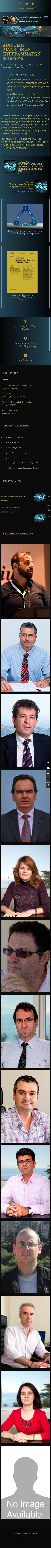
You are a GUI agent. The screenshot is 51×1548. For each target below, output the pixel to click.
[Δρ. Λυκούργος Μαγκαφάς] (25, 655)
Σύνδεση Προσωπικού (26, 8)
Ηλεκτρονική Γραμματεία (14, 438)
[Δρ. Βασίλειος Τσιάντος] (25, 806)
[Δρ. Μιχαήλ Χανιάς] (25, 956)
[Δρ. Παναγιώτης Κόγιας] (25, 1332)
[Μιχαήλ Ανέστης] (25, 1482)
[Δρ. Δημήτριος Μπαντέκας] (25, 730)
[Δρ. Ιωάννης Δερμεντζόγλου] (25, 1031)
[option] (26, 507)
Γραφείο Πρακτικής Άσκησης (16, 453)
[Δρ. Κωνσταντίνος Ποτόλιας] (25, 1181)
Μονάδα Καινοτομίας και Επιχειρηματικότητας (22, 468)
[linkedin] (33, 3)
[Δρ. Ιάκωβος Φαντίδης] (25, 1257)
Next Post (20, 185)
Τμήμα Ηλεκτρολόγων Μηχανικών (25, 32)
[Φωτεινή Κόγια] (25, 1407)
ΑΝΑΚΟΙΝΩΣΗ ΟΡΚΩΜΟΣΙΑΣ (29, 517)
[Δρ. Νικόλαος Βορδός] (25, 580)
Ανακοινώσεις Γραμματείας (13, 67)
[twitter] (27, 3)
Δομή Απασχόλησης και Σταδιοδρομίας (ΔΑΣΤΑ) (22, 463)
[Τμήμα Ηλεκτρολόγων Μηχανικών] (21, 25)
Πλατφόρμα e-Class (12, 443)
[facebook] (20, 3)
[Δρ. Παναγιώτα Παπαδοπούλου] (25, 881)
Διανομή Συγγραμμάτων (14, 448)
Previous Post (30, 166)
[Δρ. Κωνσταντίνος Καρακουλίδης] (25, 1106)
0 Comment (33, 65)
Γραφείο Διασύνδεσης (13, 458)
